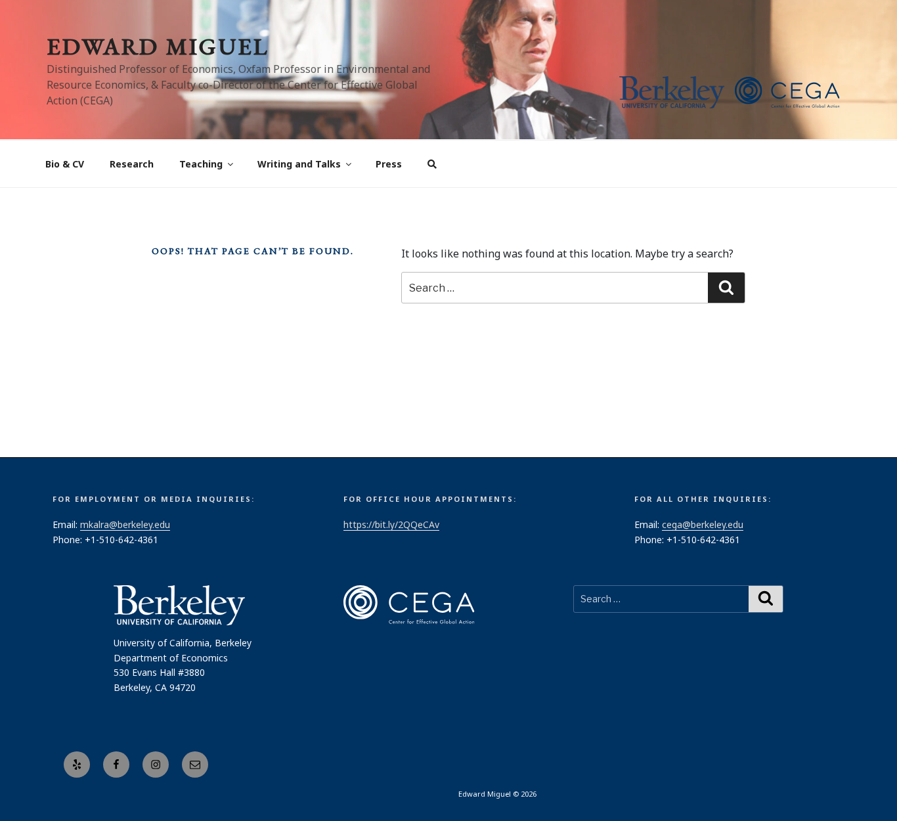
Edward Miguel (158, 46)
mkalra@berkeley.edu (125, 524)
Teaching (201, 164)
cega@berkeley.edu (702, 524)
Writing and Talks (299, 164)
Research (132, 164)
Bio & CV (64, 164)
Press (389, 164)
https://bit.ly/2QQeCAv (391, 524)
